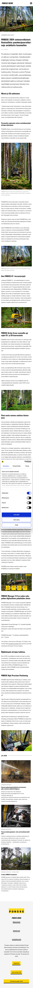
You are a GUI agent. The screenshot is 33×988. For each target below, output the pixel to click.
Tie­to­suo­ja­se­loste (16, 981)
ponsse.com (16, 931)
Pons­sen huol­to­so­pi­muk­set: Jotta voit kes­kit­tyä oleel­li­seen (15, 832)
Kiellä (16, 525)
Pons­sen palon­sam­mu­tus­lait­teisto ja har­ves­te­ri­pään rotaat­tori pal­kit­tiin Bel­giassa (13, 788)
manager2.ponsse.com (14, 644)
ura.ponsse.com (16, 939)
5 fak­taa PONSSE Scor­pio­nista (9, 874)
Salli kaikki (16, 514)
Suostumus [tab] (6, 466)
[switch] (29, 498)
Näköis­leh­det (16, 922)
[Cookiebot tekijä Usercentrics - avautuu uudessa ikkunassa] (24, 462)
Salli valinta (16, 519)
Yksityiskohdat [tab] (16, 466)
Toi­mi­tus (16, 963)
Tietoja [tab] (27, 466)
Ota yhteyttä (16, 972)
